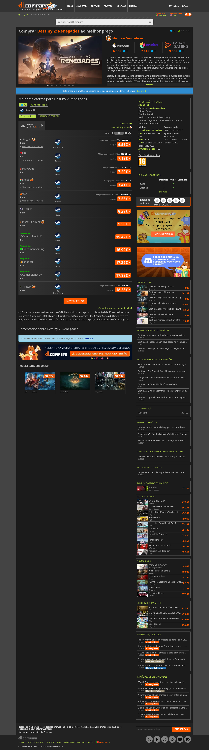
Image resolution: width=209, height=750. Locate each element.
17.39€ (122, 262)
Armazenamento (146, 148)
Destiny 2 (141, 91)
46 (22, 157)
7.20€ (123, 171)
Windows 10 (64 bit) (152, 130)
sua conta (88, 338)
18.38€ (122, 289)
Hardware (121, 6)
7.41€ (123, 185)
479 (23, 226)
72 (22, 253)
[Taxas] (119, 133)
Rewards (108, 6)
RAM (140, 139)
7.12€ (123, 158)
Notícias (133, 6)
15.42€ (122, 236)
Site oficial (143, 105)
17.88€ (122, 275)
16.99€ (122, 249)
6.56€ (123, 144)
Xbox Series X (40, 104)
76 (22, 183)
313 (23, 197)
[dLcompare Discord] (187, 739)
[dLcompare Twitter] (148, 739)
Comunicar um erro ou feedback (114, 308)
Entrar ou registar (178, 6)
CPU (140, 133)
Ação (152, 108)
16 (22, 265)
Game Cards (81, 6)
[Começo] (19, 15)
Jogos (70, 6)
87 (22, 172)
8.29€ (123, 211)
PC (24, 104)
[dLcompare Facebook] (156, 739)
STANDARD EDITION (49, 116)
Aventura (160, 108)
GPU (140, 142)
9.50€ (123, 224)
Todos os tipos (27, 116)
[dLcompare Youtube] (179, 739)
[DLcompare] (27, 737)
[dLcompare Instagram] (163, 739)
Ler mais (148, 84)
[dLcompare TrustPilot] (171, 739)
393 (23, 143)
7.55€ (123, 198)
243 (23, 213)
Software (95, 6)
